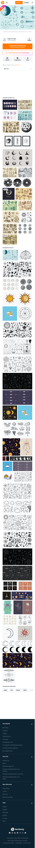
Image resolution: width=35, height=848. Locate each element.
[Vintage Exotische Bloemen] (22, 296)
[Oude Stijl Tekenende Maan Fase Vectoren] (10, 334)
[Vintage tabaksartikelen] (11, 148)
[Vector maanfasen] (10, 125)
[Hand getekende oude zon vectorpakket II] (10, 308)
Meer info (6, 68)
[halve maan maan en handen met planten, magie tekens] (12, 808)
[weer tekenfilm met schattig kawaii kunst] (8, 641)
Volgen (29, 40)
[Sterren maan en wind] (8, 297)
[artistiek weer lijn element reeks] (10, 821)
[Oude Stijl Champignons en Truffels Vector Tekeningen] (11, 250)
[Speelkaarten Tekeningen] (10, 262)
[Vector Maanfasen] (10, 104)
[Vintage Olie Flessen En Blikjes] (10, 319)
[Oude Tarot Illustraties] (10, 115)
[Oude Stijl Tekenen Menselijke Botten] (10, 273)
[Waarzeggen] (10, 136)
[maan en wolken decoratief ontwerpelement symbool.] (17, 226)
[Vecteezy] (2, 2)
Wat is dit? (17, 65)
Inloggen (26, 2)
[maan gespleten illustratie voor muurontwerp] (17, 174)
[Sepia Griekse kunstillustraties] (10, 206)
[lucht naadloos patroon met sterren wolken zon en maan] (17, 748)
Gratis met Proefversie (17, 46)
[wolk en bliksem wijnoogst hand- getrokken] (7, 620)
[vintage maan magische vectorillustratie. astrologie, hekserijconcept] (9, 238)
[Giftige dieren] (11, 284)
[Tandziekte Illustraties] (10, 216)
